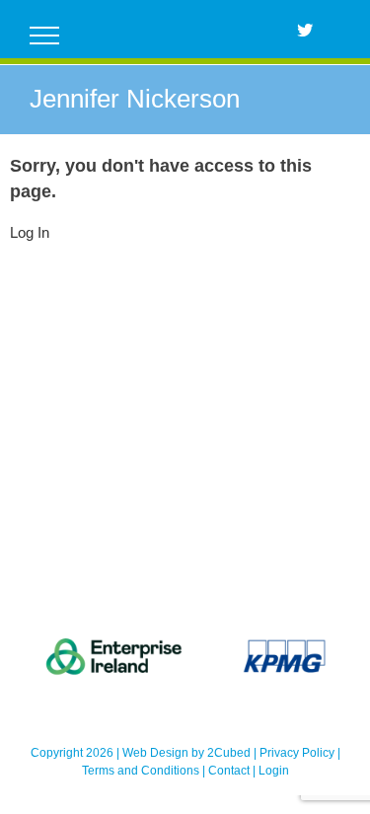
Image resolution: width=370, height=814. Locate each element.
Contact (229, 770)
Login (274, 770)
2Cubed (229, 753)
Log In (29, 232)
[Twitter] (305, 29)
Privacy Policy (296, 753)
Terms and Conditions (140, 770)
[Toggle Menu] (45, 35)
